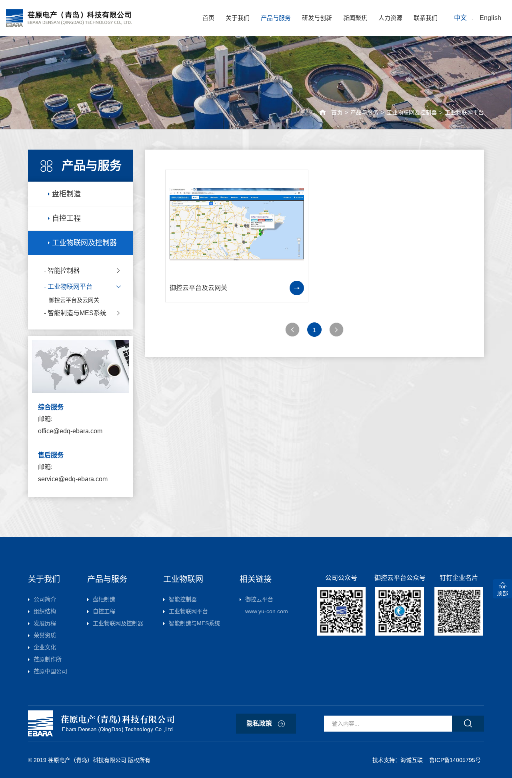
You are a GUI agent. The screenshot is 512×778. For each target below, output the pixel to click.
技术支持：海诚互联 (399, 760)
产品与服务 (276, 17)
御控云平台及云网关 (74, 300)
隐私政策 (259, 723)
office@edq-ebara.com (70, 431)
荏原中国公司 (50, 671)
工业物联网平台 (464, 112)
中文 (460, 17)
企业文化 (45, 647)
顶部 (502, 593)
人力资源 (390, 17)
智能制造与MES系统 (77, 313)
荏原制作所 (48, 659)
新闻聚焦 (355, 17)
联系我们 (426, 17)
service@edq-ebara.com (73, 479)
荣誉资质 (45, 635)
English (490, 17)
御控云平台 (266, 605)
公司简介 (45, 599)
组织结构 (45, 611)
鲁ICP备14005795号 (455, 760)
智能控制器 (64, 270)
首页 (208, 17)
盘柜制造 (66, 194)
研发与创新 (317, 17)
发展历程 (45, 623)
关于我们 (238, 17)
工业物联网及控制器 (411, 112)
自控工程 (66, 218)
